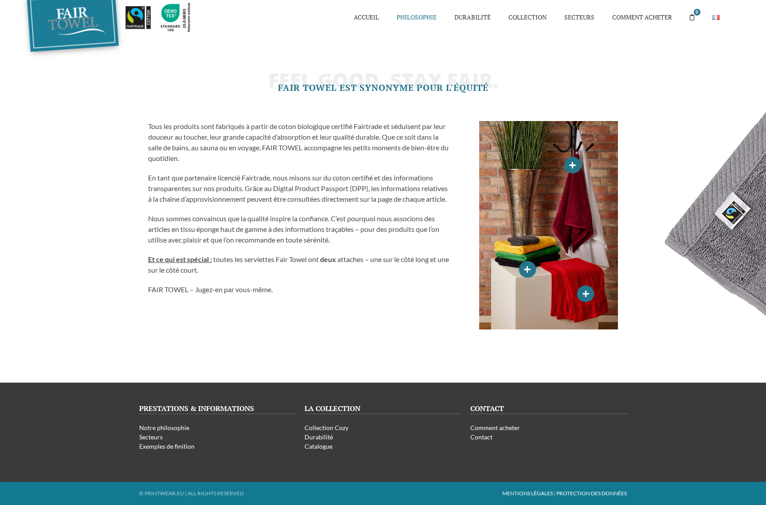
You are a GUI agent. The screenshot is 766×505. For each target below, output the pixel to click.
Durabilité (472, 17)
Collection (527, 17)
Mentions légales (527, 493)
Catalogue (318, 446)
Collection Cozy (326, 427)
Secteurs (579, 17)
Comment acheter (642, 17)
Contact (481, 437)
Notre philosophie (164, 427)
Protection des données (591, 493)
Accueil (366, 17)
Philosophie (417, 17)
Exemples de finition (167, 446)
